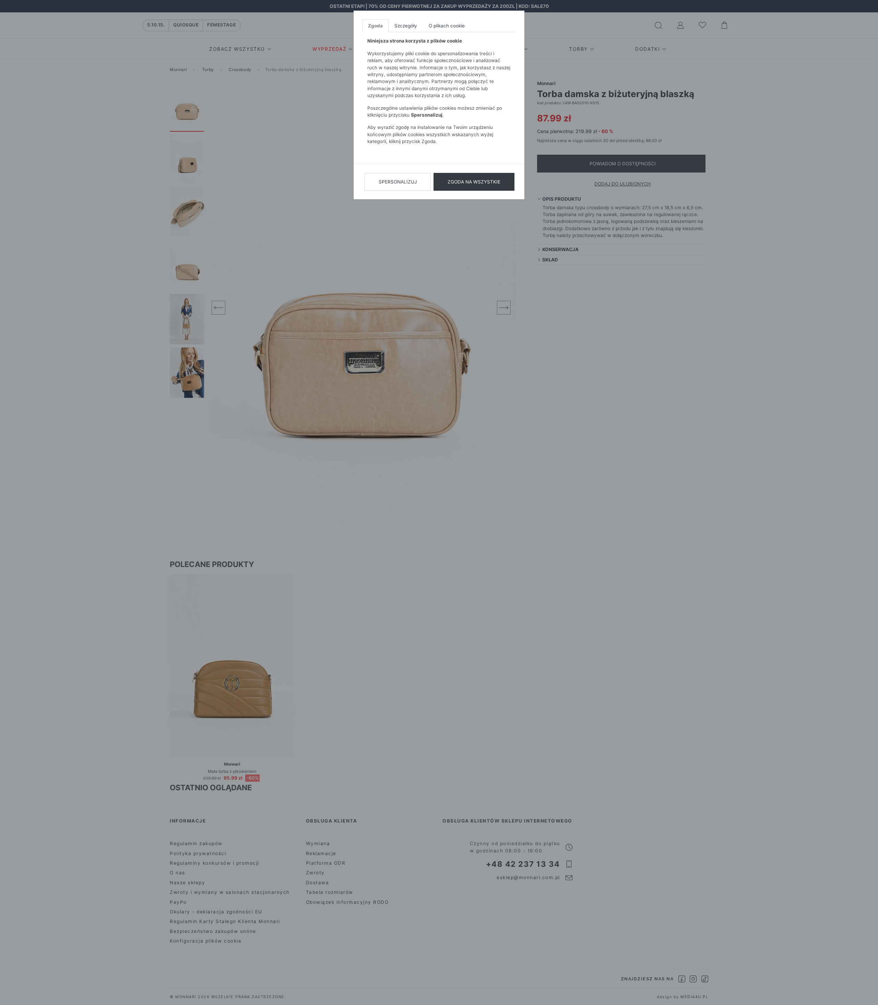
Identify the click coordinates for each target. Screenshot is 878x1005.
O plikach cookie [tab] (447, 25)
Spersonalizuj (398, 182)
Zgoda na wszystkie (474, 182)
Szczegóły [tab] (405, 25)
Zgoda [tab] (375, 25)
